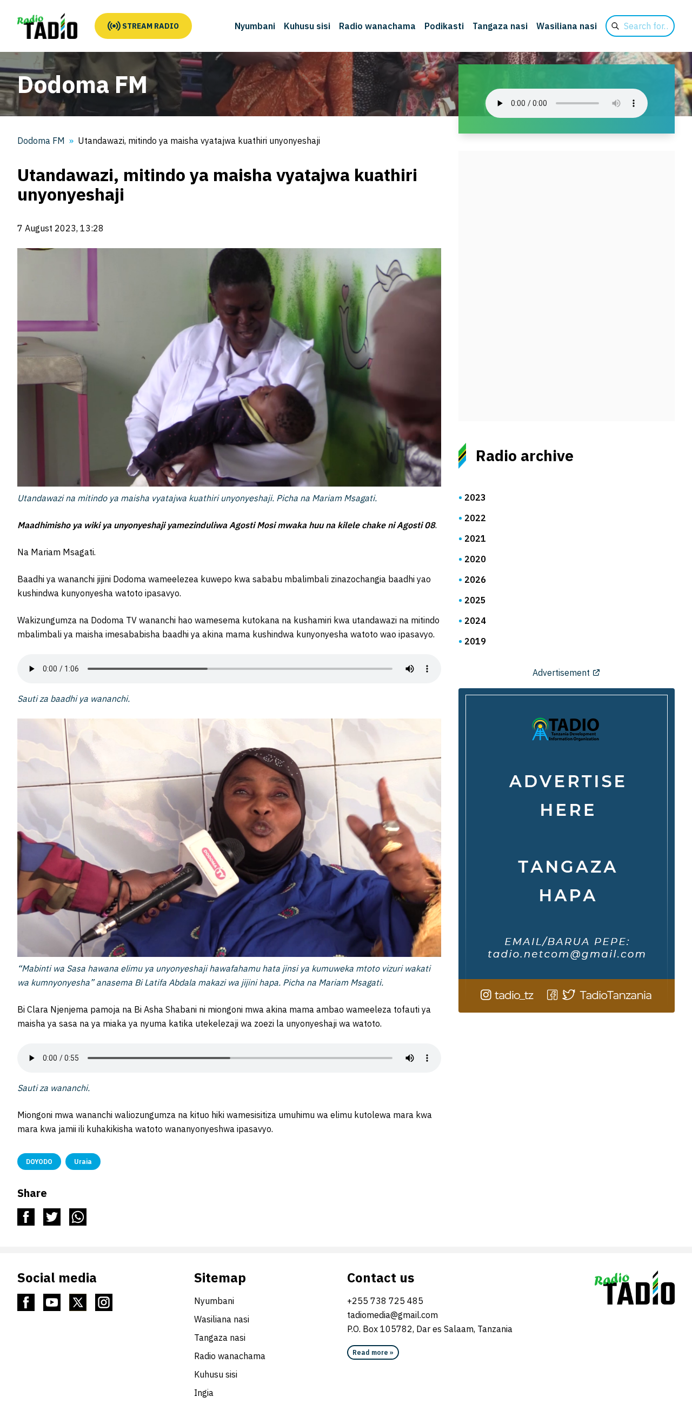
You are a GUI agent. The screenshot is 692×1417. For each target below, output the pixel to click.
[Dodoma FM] (47, 26)
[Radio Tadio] (635, 1287)
